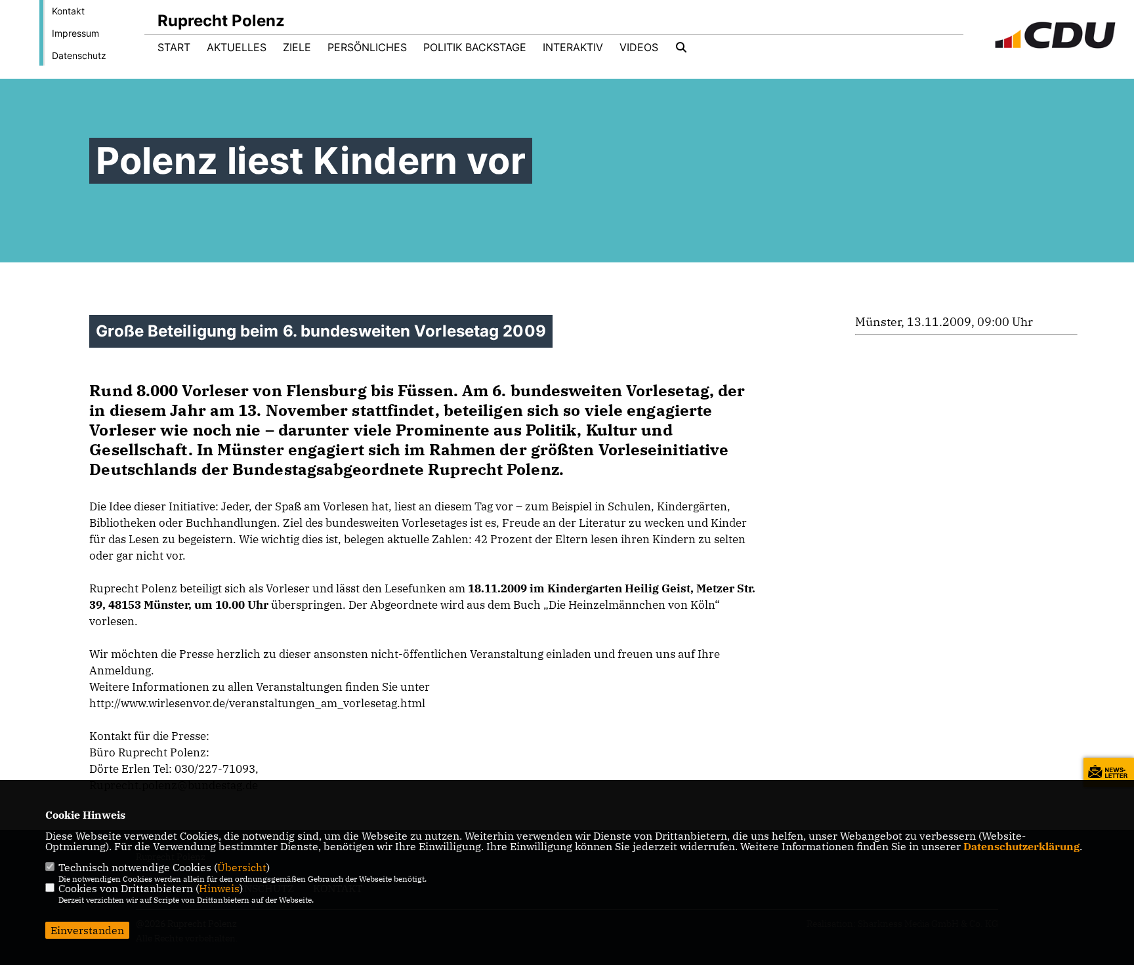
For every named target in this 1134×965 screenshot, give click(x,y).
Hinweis (219, 888)
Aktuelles (236, 47)
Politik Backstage (474, 47)
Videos (639, 47)
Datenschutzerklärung (1021, 846)
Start (174, 47)
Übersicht (241, 867)
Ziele (297, 47)
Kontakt (68, 10)
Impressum (75, 33)
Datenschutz (79, 55)
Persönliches (367, 47)
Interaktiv (573, 47)
